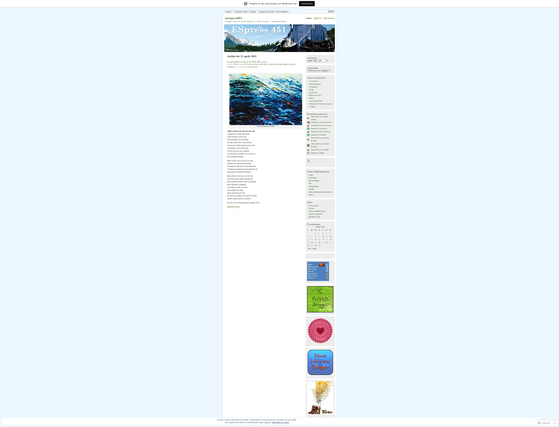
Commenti (330, 18)
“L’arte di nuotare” (315, 84)
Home (228, 12)
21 (312, 242)
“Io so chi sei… (327, 125)
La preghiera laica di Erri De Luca (247, 61)
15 (316, 239)
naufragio (278, 64)
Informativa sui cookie (280, 422)
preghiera (286, 64)
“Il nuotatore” (313, 87)
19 (330, 239)
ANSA (311, 175)
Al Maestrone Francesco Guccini (320, 104)
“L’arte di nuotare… (326, 122)
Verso (236, 64)
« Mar (309, 249)
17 (323, 239)
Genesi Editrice (314, 181)
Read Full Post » (233, 207)
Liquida (311, 189)
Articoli (319, 18)
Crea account (313, 206)
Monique (314, 122)
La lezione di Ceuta (315, 101)
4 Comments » (253, 67)
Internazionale (314, 186)
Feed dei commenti (315, 214)
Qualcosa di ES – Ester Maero (274, 12)
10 (323, 236)
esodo (256, 64)
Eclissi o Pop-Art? (315, 95)
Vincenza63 (315, 144)
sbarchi (292, 64)
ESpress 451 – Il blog (245, 12)
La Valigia (312, 106)
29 (316, 245)
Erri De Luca (248, 64)
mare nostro (263, 64)
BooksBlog (312, 178)
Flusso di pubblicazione (317, 211)
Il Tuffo (311, 90)
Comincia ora (306, 3)
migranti (271, 64)
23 (319, 242)
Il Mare (311, 98)
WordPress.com (314, 217)
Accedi (311, 208)
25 (327, 242)
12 (330, 236)
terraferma (231, 67)
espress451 (233, 18)
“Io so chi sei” (313, 81)
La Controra (313, 92)
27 (308, 245)
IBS (310, 183)
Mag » (315, 249)
